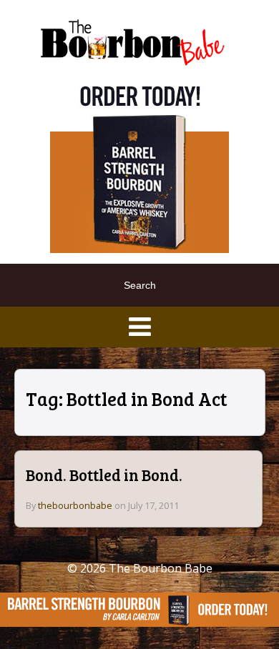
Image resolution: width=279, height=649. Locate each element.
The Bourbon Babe (160, 568)
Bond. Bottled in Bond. (104, 474)
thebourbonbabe (75, 505)
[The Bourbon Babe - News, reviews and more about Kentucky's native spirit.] (134, 41)
